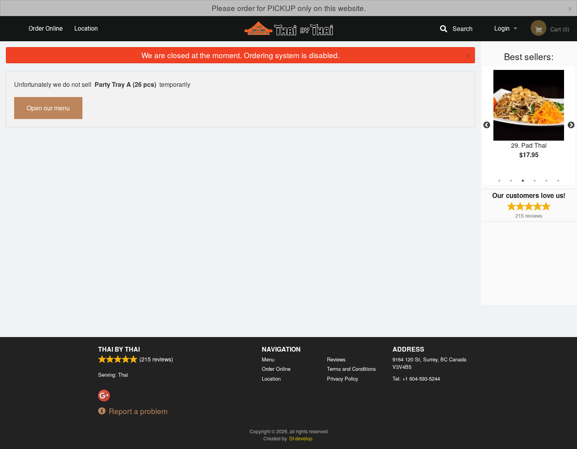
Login (501, 28)
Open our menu (48, 107)
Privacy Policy (342, 378)
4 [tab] (535, 181)
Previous (487, 125)
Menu (268, 359)
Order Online (46, 28)
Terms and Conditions (351, 368)
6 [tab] (558, 181)
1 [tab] (499, 181)
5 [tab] (546, 181)
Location (86, 28)
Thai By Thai (119, 349)
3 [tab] (523, 181)
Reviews (336, 359)
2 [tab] (511, 181)
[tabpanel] (529, 120)
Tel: (416, 378)
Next (571, 125)
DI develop (300, 438)
